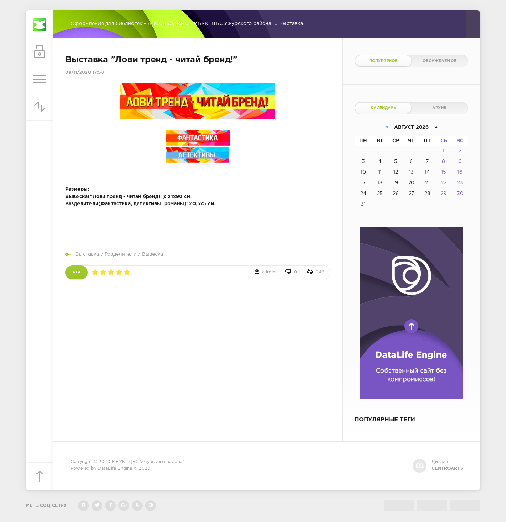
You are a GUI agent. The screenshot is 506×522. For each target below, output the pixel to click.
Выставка (87, 254)
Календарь (383, 108)
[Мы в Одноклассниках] (137, 505)
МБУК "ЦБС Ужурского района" (148, 462)
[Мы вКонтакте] (83, 505)
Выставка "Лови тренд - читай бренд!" (151, 60)
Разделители (121, 254)
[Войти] (39, 51)
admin (268, 272)
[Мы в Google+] (123, 505)
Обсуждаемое (439, 61)
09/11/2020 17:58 (84, 72)
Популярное (383, 61)
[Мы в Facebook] (110, 505)
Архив (439, 108)
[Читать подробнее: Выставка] (76, 272)
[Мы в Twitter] (97, 505)
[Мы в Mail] (150, 505)
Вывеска (152, 254)
